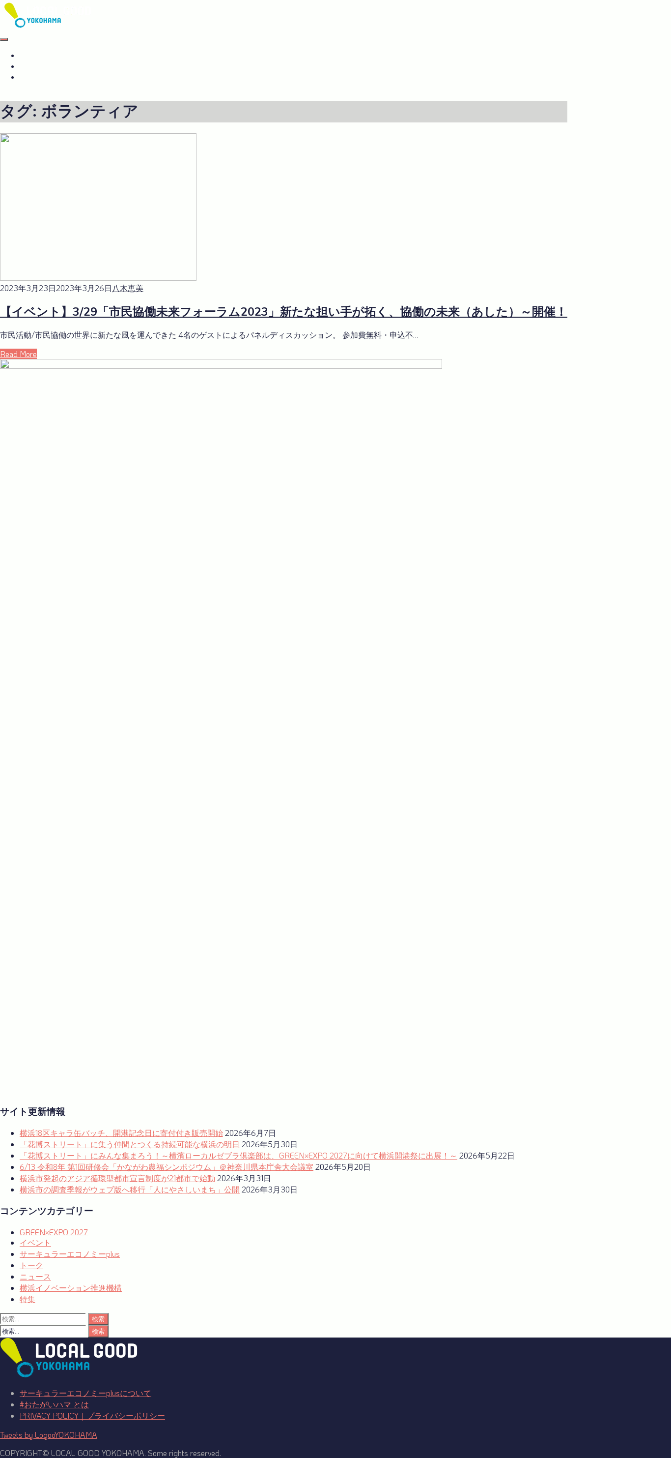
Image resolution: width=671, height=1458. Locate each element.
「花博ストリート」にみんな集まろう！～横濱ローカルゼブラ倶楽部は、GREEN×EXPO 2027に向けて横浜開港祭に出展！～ (238, 1155)
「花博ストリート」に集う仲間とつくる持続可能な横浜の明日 (130, 1144)
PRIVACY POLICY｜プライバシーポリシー (92, 1415)
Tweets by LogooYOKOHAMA (48, 1434)
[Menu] (4, 39)
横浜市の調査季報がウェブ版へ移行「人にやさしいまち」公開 (130, 1189)
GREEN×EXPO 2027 (57, 77)
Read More (18, 354)
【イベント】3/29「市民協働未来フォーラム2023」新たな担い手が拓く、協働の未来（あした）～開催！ (283, 312)
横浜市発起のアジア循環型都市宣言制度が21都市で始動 (117, 1178)
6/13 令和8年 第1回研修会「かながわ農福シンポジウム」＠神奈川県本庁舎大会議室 (166, 1166)
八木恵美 (127, 288)
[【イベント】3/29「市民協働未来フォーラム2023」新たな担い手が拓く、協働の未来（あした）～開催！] (98, 277)
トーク (31, 1265)
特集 (27, 1299)
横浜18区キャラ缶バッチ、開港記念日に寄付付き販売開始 (121, 1133)
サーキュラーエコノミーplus (70, 66)
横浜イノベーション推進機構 (71, 1287)
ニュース (35, 1276)
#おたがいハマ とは (54, 55)
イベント (35, 1242)
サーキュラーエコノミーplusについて (85, 1393)
